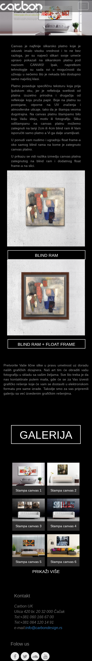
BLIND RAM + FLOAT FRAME (46, 344)
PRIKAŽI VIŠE (46, 571)
